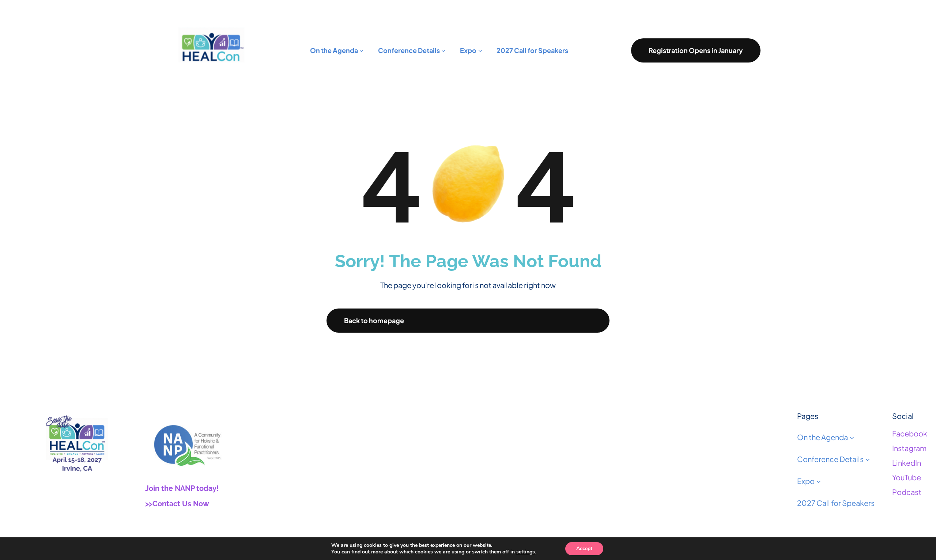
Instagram (909, 448)
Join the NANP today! (182, 488)
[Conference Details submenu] (867, 459)
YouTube (906, 477)
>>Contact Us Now (177, 503)
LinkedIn (906, 462)
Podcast (906, 491)
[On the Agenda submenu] (852, 437)
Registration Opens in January (696, 50)
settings (525, 552)
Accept (584, 548)
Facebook (909, 433)
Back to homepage (374, 320)
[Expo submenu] (818, 481)
